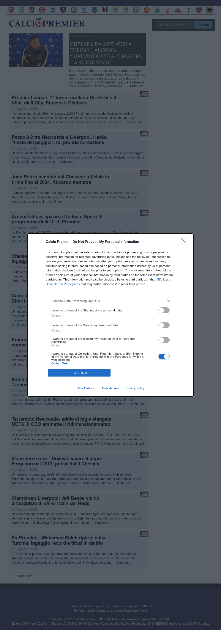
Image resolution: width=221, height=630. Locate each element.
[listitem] (110, 300)
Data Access (110, 388)
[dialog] (110, 315)
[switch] (164, 310)
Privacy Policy (135, 388)
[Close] (185, 242)
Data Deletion (86, 388)
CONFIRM (79, 373)
